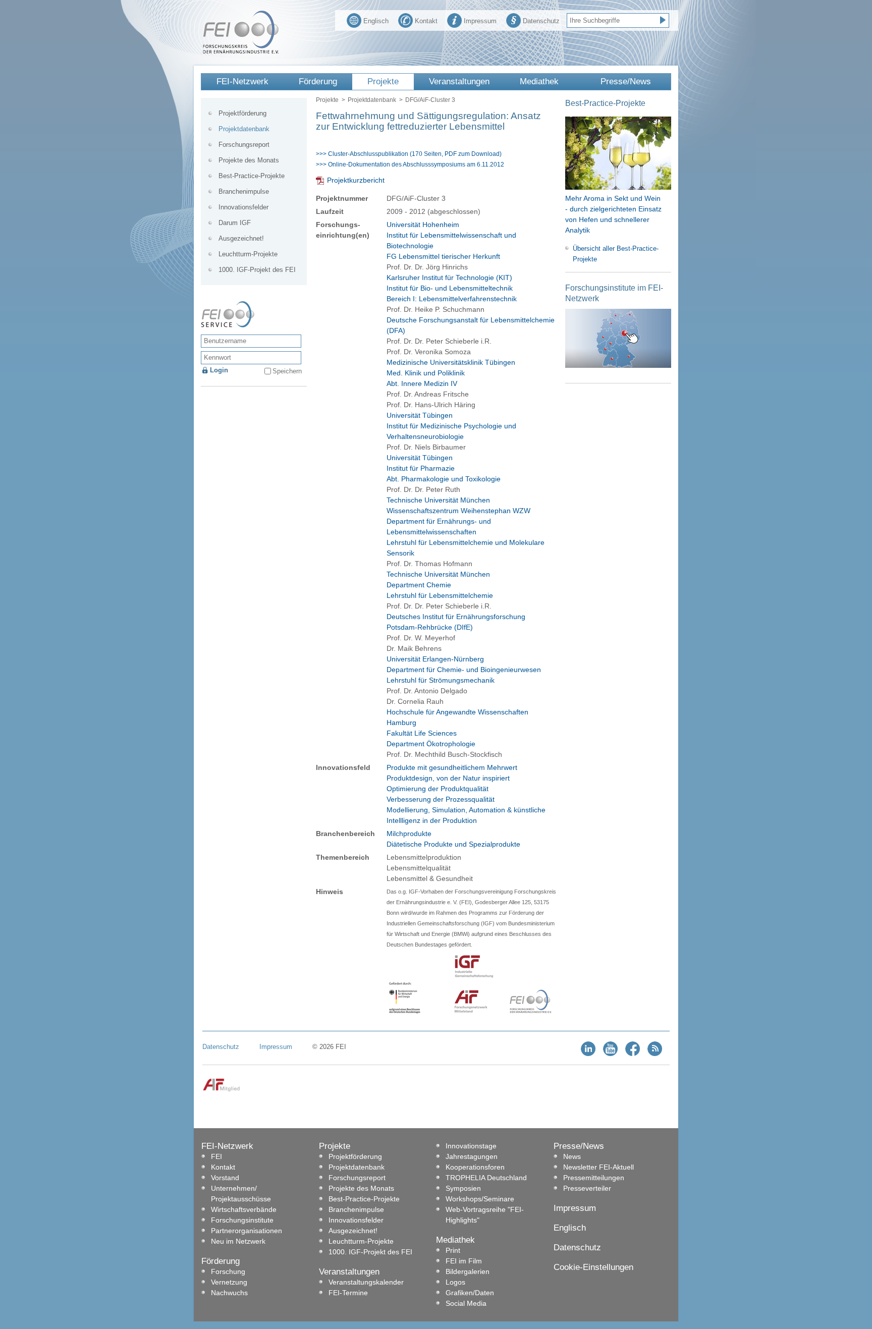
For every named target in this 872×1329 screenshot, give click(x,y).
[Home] (240, 51)
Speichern (287, 371)
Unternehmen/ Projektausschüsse (241, 1193)
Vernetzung (229, 1282)
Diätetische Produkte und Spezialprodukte (453, 844)
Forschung (228, 1271)
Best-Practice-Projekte (252, 176)
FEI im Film (464, 1261)
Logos (455, 1282)
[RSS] (654, 1054)
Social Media (466, 1303)
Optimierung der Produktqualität (437, 789)
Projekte (383, 81)
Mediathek (539, 81)
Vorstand (225, 1178)
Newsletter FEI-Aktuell (598, 1167)
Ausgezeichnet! (241, 238)
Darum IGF (235, 223)
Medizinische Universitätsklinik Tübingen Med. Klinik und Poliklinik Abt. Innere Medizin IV (451, 372)
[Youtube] (610, 1054)
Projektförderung (242, 113)
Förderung (318, 81)
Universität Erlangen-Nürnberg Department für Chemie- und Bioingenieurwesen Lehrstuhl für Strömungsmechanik (464, 669)
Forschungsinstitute (242, 1220)
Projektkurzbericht (356, 180)
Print (453, 1250)
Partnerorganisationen (246, 1231)
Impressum (480, 21)
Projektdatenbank (372, 99)
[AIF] (221, 1089)
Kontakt (426, 21)
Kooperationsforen (475, 1167)
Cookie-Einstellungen (593, 1267)
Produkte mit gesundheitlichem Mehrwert (452, 767)
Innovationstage (471, 1146)
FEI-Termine (348, 1293)
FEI (216, 1156)
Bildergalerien (467, 1271)
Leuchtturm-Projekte (248, 254)
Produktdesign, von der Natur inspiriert (448, 778)
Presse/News (626, 81)
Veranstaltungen (459, 81)
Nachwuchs (229, 1293)
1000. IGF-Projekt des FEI (257, 269)
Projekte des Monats (249, 160)
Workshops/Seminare (480, 1199)
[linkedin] (588, 1054)
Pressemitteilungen (593, 1178)
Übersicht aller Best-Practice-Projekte (616, 254)
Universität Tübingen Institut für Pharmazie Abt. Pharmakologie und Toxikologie (444, 468)
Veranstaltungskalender (366, 1282)
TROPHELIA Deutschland (486, 1178)
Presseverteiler (587, 1188)
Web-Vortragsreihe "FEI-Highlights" (485, 1214)
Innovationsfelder (243, 207)
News (572, 1156)
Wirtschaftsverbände (244, 1209)
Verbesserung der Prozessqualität (441, 799)
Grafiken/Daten (470, 1293)
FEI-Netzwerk (242, 81)
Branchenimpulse (244, 191)
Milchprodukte (409, 833)
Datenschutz (541, 21)
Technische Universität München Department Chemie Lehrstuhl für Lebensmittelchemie (440, 584)
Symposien (463, 1188)
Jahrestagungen (472, 1156)
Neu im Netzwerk (238, 1241)
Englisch (376, 21)
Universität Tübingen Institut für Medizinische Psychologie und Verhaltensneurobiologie (451, 425)
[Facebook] (632, 1054)
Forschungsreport (244, 144)
